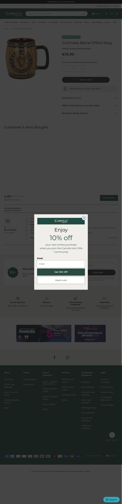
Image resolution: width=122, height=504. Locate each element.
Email (40, 258)
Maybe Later (61, 280)
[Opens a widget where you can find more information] (111, 500)
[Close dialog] (84, 218)
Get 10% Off (61, 272)
